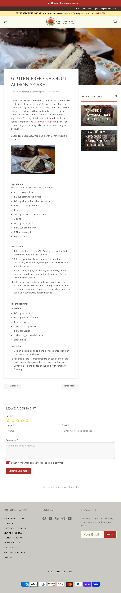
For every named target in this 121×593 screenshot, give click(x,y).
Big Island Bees (58, 572)
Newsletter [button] (89, 510)
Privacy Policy (12, 543)
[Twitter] (50, 518)
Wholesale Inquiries (15, 552)
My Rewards (110, 9)
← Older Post (12, 386)
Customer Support (85, 9)
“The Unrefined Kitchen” (40, 121)
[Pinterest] (57, 518)
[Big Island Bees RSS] (116, 96)
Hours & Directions (15, 518)
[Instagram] (63, 518)
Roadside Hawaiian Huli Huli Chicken (98, 115)
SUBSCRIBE (110, 534)
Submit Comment (18, 470)
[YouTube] (70, 518)
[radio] (8, 420)
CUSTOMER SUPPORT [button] (17, 510)
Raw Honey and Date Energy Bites (96, 137)
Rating (9, 415)
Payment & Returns (14, 538)
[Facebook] (44, 518)
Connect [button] (48, 510)
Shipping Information (16, 528)
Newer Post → (70, 386)
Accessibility (11, 548)
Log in (99, 9)
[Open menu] (8, 22)
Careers (8, 557)
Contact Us (10, 523)
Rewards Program (13, 533)
